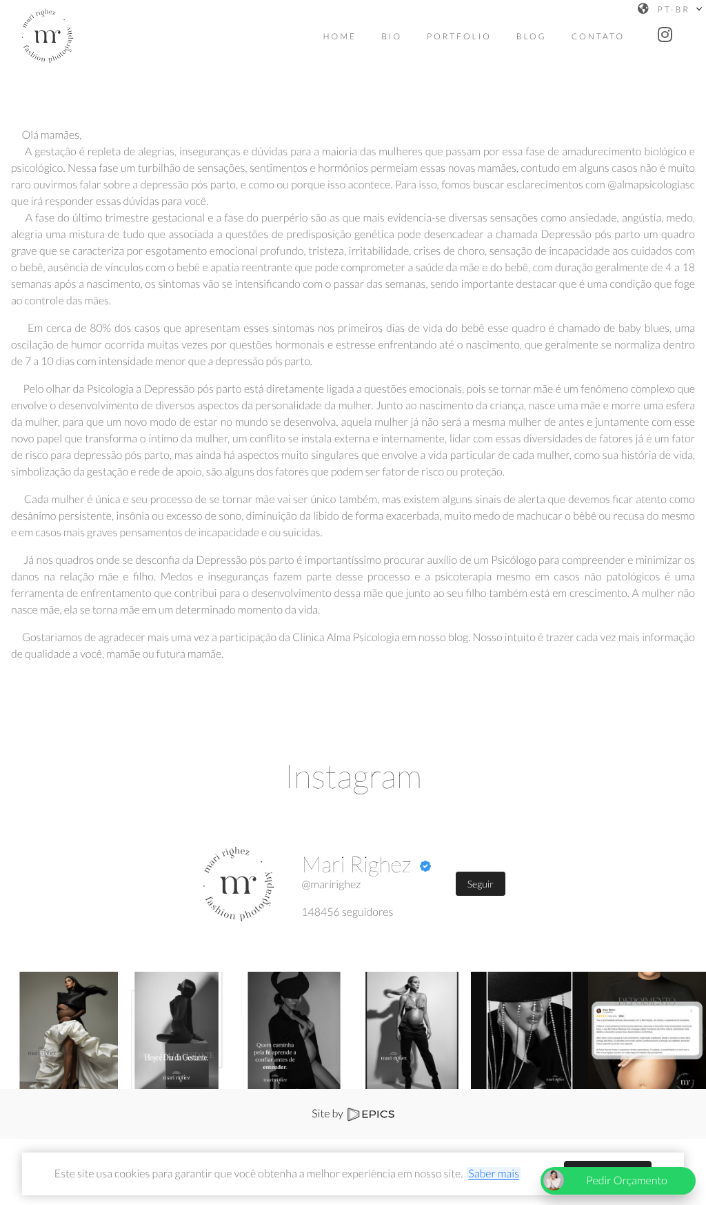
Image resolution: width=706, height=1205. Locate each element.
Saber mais (493, 1173)
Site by (328, 1113)
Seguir (480, 884)
